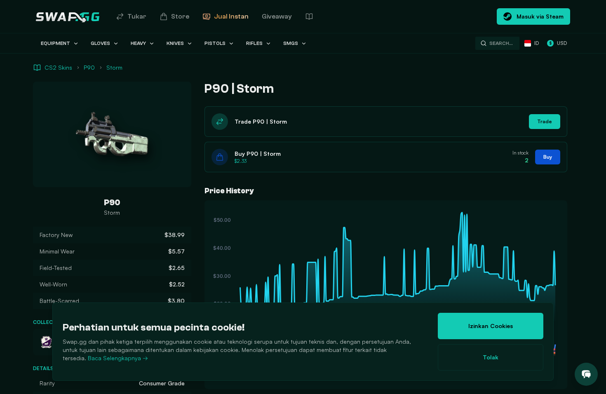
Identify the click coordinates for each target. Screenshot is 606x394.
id (536, 43)
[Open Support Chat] (586, 374)
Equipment (55, 43)
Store (180, 16)
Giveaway (277, 16)
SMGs (290, 43)
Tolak (490, 357)
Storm (114, 67)
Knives (175, 43)
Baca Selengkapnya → (118, 357)
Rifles (254, 43)
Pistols (214, 43)
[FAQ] (309, 16)
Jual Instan (231, 16)
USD (558, 43)
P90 (89, 67)
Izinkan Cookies (490, 325)
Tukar (136, 16)
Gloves (100, 43)
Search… (501, 43)
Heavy (138, 43)
